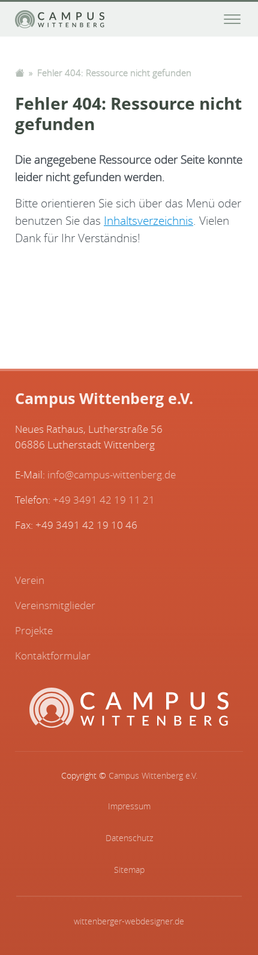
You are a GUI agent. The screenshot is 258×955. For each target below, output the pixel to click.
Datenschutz (129, 838)
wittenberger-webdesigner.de (129, 921)
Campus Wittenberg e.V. (153, 775)
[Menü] (232, 19)
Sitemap (129, 869)
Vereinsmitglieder (55, 605)
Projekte (34, 630)
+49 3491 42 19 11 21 (104, 500)
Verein (29, 580)
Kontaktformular (53, 655)
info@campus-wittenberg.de (111, 474)
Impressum (129, 806)
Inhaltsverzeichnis (148, 220)
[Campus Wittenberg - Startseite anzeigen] (59, 19)
